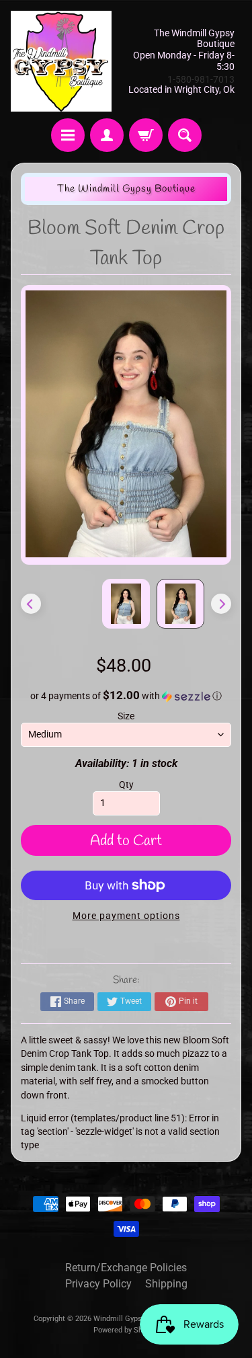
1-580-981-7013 (201, 79)
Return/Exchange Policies (126, 1267)
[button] (126, 696)
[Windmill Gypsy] (61, 61)
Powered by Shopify (126, 1330)
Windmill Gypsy (120, 1318)
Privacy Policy (98, 1283)
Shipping (166, 1283)
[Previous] (31, 604)
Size (126, 716)
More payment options (126, 915)
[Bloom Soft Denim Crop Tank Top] (180, 604)
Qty (126, 784)
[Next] (221, 604)
